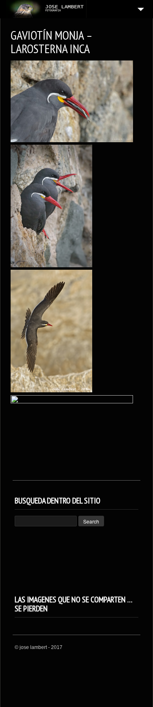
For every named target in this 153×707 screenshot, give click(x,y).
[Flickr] (133, 648)
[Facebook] (123, 648)
